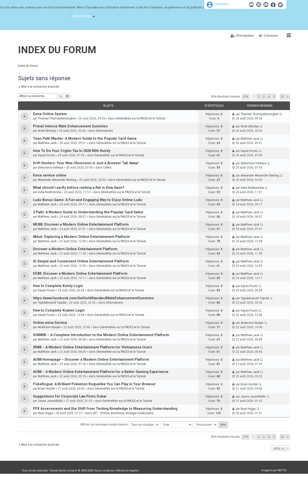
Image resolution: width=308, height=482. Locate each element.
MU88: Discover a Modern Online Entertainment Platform (81, 224)
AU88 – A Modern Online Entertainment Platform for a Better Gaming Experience (100, 372)
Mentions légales (127, 470)
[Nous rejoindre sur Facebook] (273, 4)
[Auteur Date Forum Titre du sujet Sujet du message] (176, 424)
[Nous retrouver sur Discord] (251, 4)
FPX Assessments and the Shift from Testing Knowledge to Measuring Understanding (105, 409)
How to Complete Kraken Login (59, 310)
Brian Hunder (46, 388)
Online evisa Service (50, 323)
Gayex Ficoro (46, 155)
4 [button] (269, 96)
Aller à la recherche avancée (40, 86)
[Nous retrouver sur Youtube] (266, 4)
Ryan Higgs (45, 413)
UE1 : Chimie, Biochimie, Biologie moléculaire (123, 413)
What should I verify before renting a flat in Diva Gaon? (78, 188)
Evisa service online (49, 175)
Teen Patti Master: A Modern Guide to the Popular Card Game (85, 139)
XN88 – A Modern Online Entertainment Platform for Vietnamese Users (92, 347)
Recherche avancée (67, 96)
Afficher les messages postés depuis (104, 424)
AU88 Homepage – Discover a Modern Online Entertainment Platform (91, 360)
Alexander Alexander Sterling (57, 180)
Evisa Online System (50, 114)
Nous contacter (104, 470)
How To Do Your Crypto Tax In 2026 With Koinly (71, 151)
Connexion (221, 4)
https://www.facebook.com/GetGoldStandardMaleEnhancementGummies (93, 298)
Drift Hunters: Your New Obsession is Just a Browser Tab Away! (85, 163)
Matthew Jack (47, 143)
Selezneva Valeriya (50, 167)
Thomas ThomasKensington (57, 118)
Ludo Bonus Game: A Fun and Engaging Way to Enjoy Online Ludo (87, 200)
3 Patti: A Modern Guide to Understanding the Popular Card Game (88, 212)
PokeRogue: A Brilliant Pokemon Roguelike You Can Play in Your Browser (94, 384)
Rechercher (60, 96)
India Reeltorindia (49, 192)
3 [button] (263, 96)
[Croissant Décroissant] (205, 424)
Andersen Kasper (49, 327)
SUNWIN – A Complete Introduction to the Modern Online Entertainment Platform (101, 335)
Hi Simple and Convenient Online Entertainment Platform (81, 261)
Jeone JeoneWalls (50, 401)
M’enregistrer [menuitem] (245, 35)
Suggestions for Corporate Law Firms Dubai (69, 396)
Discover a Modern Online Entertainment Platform (75, 249)
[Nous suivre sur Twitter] (280, 4)
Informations (104, 130)
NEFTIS (281, 470)
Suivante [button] (287, 96)
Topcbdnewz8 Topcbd (52, 302)
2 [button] (258, 96)
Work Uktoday (47, 130)
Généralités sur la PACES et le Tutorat (140, 118)
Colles (107, 167)
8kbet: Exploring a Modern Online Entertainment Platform (81, 237)
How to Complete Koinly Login (58, 286)
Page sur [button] (246, 96)
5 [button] (274, 96)
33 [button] (282, 96)
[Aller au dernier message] (280, 114)
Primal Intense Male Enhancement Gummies (70, 126)
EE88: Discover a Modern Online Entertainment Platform (80, 274)
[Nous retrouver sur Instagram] (258, 4)
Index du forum (57, 50)
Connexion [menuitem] (271, 35)
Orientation (81, 16)
